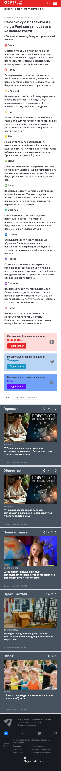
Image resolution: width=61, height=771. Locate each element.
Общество (19, 398)
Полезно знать (16, 532)
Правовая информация (41, 740)
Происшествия (16, 594)
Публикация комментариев (19, 750)
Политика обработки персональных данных (41, 750)
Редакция (17, 746)
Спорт (9, 656)
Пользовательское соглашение (21, 741)
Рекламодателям (38, 746)
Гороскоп (32, 398)
